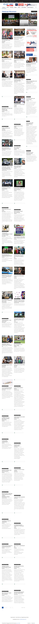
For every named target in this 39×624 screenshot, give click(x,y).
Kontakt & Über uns (30, 7)
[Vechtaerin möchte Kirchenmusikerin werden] (7, 561)
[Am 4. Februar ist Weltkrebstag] (19, 142)
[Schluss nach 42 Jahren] (7, 74)
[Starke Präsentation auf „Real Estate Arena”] (19, 412)
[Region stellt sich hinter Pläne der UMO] (19, 360)
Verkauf (15, 7)
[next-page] (12, 607)
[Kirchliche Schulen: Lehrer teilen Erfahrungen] (19, 74)
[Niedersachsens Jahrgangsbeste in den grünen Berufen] (33, 22)
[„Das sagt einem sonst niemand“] (7, 33)
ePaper (8, 7)
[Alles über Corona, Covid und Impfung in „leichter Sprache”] (19, 295)
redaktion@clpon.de (23, 619)
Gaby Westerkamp (4, 170)
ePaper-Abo (11, 7)
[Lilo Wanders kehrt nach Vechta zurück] (31, 94)
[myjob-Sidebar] (31, 51)
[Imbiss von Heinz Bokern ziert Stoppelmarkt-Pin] (31, 77)
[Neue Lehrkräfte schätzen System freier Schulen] (19, 32)
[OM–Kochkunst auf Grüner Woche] (7, 54)
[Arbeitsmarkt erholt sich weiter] (7, 205)
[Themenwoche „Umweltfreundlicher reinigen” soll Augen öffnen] (7, 228)
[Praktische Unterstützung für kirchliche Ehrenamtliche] (7, 541)
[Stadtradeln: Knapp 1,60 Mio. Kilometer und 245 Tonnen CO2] (19, 315)
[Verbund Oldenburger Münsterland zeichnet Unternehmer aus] (11, 20)
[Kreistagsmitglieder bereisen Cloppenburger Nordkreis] (33, 16)
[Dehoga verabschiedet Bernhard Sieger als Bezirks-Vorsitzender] (24, 16)
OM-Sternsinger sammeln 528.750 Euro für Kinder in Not (18, 256)
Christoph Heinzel (28, 154)
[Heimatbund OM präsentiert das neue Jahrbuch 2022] (19, 587)
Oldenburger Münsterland (17, 35)
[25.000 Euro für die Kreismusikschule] (31, 148)
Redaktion (3, 42)
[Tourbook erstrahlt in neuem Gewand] (19, 464)
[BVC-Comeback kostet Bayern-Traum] (19, 339)
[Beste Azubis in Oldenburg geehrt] (19, 55)
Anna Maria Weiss (16, 39)
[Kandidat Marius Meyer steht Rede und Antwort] (19, 183)
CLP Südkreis (28, 121)
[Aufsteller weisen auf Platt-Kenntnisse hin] (19, 561)
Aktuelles (3, 7)
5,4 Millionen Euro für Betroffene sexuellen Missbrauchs (5, 418)
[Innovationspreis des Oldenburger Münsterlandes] (7, 250)
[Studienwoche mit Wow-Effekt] (19, 122)
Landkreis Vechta (28, 62)
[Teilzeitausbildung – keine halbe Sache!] (7, 315)
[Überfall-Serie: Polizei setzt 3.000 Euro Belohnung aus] (7, 270)
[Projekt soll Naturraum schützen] (7, 123)
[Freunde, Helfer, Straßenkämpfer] (7, 436)
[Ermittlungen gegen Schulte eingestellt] (7, 360)
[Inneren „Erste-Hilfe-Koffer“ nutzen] (19, 271)
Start (2, 9)
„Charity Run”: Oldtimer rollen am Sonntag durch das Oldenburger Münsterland (7, 168)
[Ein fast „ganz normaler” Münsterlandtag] (19, 206)
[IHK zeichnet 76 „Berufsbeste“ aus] (19, 541)
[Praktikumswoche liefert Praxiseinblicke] (7, 183)
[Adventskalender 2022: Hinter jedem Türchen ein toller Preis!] (19, 230)
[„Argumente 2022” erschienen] (19, 490)
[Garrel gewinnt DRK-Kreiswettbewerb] (31, 119)
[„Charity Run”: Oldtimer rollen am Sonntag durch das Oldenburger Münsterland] (7, 162)
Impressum (29, 623)
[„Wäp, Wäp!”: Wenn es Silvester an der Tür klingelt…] (7, 339)
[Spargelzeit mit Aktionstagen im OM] (19, 99)
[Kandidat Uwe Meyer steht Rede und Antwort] (7, 465)
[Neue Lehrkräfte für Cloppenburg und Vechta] (7, 143)
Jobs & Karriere (23, 7)
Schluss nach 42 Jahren (6, 78)
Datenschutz (33, 623)
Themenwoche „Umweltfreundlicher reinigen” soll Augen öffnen (7, 234)
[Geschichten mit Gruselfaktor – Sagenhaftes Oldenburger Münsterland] (24, 22)
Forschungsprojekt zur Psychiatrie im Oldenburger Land (19, 525)
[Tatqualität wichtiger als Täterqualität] (7, 516)
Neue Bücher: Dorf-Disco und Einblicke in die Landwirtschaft (7, 109)
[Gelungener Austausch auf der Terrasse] (31, 60)
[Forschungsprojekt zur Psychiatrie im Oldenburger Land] (19, 518)
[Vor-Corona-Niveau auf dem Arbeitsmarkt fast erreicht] (7, 382)
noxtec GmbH (18, 623)
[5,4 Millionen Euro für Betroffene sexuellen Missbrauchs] (7, 412)
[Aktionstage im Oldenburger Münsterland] (7, 295)
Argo (2, 346)
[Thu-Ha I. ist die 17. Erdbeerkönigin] (19, 438)
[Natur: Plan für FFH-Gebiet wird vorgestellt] (7, 588)
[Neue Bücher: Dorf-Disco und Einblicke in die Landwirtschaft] (7, 101)
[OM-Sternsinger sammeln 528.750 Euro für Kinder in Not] (19, 250)
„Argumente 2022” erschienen (19, 497)
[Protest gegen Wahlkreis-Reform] (19, 382)
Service (19, 7)
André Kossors (4, 130)
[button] (36, 7)
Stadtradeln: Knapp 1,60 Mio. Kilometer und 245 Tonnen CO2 (19, 319)
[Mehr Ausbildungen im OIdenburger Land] (19, 161)
